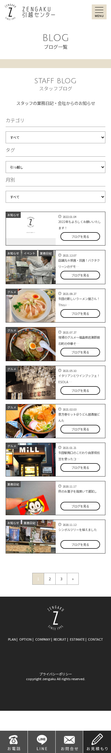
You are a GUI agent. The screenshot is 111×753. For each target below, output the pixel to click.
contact (95, 639)
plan (12, 639)
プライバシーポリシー (55, 674)
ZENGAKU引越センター (29, 12)
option (25, 639)
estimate (77, 639)
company (42, 639)
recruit (60, 639)
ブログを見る (80, 236)
